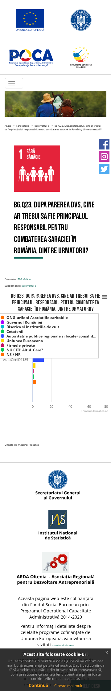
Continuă (38, 685)
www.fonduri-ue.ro (63, 645)
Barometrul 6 (42, 125)
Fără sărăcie (22, 125)
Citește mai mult (68, 685)
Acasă (8, 125)
